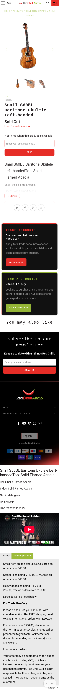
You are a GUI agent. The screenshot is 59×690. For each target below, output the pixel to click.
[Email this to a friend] (41, 207)
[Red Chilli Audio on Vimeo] (29, 423)
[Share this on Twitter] (17, 207)
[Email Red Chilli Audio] (40, 423)
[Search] (48, 3)
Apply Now (14, 262)
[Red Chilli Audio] (29, 3)
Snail (7, 97)
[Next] (52, 49)
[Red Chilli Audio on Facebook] (19, 423)
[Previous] (6, 49)
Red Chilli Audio (32, 443)
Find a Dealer (17, 308)
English (27, 435)
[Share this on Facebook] (25, 207)
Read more (12, 196)
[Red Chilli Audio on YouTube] (24, 423)
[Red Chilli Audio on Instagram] (34, 423)
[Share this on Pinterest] (33, 207)
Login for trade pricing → (17, 126)
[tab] (5, 556)
